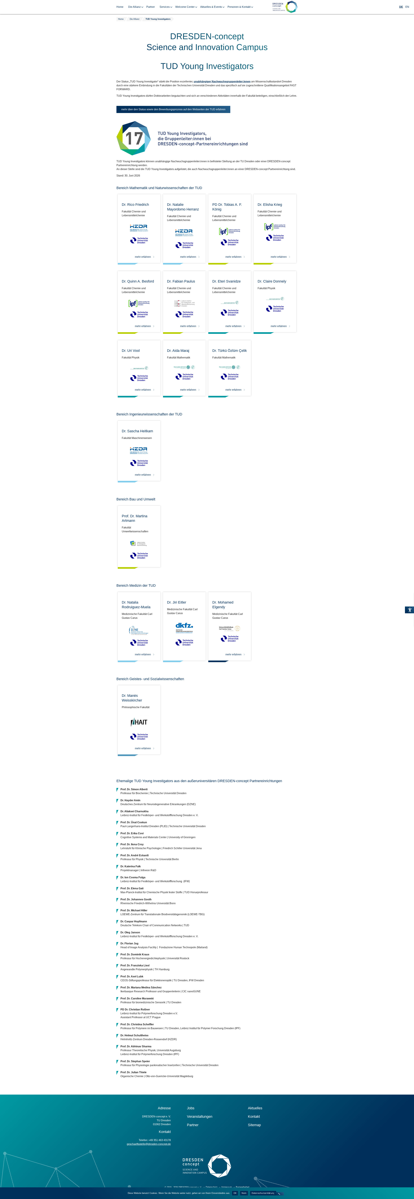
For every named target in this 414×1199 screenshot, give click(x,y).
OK (235, 1193)
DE (401, 7)
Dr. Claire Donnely (272, 281)
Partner (150, 7)
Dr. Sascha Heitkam (137, 431)
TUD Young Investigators (158, 19)
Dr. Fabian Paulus (181, 281)
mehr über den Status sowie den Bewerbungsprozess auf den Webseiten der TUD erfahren (175, 110)
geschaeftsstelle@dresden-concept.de (149, 1144)
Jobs (190, 1108)
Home (119, 7)
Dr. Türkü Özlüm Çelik (229, 351)
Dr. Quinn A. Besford (138, 281)
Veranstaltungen (199, 1116)
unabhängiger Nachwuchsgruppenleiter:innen (222, 81)
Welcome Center (185, 7)
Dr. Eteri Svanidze (226, 281)
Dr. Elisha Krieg (270, 205)
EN (407, 7)
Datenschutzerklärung (263, 1193)
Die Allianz (134, 7)
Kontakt (254, 1116)
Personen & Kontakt (239, 7)
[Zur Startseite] (285, 7)
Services (165, 7)
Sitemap (254, 1125)
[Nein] (279, 1193)
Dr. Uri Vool (131, 351)
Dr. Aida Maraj (178, 351)
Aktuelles (255, 1108)
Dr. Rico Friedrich (135, 205)
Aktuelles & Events (211, 7)
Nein (244, 1193)
